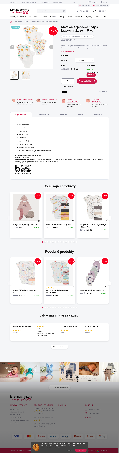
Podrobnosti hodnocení (86, 36)
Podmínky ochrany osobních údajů (19, 420)
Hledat (64, 11)
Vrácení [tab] (80, 114)
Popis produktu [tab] (20, 114)
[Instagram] (90, 417)
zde (59, 447)
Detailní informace (66, 51)
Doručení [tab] (63, 114)
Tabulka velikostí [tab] (43, 114)
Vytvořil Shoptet (91, 450)
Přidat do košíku (85, 81)
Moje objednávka (14, 423)
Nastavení (69, 450)
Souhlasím (81, 450)
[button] (42, 242)
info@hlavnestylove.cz (95, 409)
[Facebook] (86, 417)
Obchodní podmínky (57, 2)
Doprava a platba (14, 2)
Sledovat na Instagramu (61, 387)
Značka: (66, 40)
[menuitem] (14, 16)
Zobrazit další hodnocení (59, 347)
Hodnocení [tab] (98, 114)
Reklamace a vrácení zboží (29, 2)
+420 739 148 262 (94, 413)
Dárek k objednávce (44, 2)
